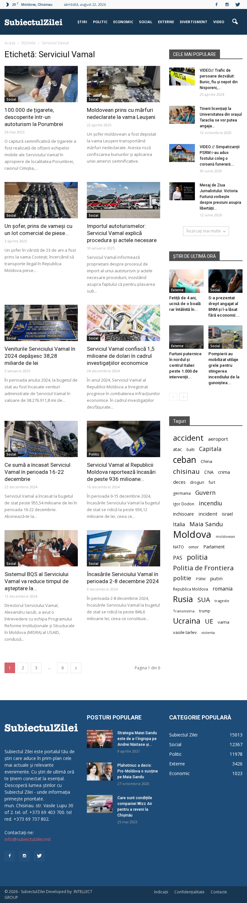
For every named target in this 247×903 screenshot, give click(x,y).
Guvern (205, 492)
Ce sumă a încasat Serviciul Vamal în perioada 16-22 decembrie (37, 472)
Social (145, 21)
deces (179, 482)
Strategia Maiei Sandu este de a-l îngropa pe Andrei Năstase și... (137, 739)
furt (212, 482)
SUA (203, 599)
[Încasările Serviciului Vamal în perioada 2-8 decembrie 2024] (123, 548)
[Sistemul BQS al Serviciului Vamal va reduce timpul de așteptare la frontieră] (41, 548)
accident (188, 437)
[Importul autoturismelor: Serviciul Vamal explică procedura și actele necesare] (123, 200)
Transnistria (184, 611)
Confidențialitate (189, 892)
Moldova (192, 534)
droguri (197, 482)
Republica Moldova (190, 588)
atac (177, 449)
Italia (179, 524)
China (206, 461)
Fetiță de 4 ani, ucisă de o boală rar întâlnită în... (185, 303)
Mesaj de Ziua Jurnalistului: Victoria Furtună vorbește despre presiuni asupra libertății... (220, 197)
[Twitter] (237, 4)
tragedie (222, 600)
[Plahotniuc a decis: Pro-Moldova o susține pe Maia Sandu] (100, 772)
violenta (208, 632)
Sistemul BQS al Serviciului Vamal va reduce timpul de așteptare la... (37, 581)
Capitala (210, 449)
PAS (177, 558)
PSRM (201, 578)
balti (191, 449)
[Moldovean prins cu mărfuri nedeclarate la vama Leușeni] (123, 84)
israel (227, 514)
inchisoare (183, 514)
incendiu (210, 503)
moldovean (225, 536)
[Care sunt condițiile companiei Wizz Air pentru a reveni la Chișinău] (100, 804)
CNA (209, 472)
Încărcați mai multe (204, 231)
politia (197, 557)
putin (216, 578)
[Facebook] (216, 4)
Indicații (161, 892)
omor (193, 547)
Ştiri (82, 21)
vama (223, 622)
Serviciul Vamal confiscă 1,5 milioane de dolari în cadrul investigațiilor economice (121, 356)
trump (204, 610)
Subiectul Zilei (183, 735)
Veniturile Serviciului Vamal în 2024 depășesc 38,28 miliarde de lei (40, 356)
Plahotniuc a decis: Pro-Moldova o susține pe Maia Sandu (137, 771)
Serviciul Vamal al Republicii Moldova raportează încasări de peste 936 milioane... (121, 472)
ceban (184, 459)
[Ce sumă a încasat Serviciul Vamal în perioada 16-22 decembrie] (41, 439)
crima (224, 472)
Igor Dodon (183, 504)
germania (182, 493)
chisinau (186, 471)
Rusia (183, 599)
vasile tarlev (185, 632)
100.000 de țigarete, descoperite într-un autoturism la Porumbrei (34, 117)
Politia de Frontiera (203, 567)
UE (209, 621)
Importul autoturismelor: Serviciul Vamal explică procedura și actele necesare (122, 233)
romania (223, 588)
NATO (178, 547)
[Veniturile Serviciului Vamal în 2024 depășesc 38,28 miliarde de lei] (41, 323)
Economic (123, 21)
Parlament (214, 547)
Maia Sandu (206, 523)
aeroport (218, 439)
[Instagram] (227, 4)
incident (207, 513)
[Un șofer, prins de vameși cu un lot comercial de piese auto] (41, 200)
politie (182, 577)
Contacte (219, 892)
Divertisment (193, 21)
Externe (166, 21)
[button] (234, 22)
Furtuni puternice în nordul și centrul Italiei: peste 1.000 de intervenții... (185, 365)
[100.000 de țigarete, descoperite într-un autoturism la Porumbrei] (41, 84)
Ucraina (186, 621)
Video (218, 21)
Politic (100, 21)
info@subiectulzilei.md (27, 839)
